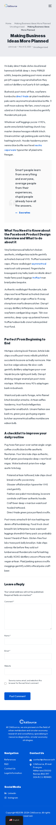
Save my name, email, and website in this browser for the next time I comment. (25, 681)
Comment (9, 602)
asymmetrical (39, 263)
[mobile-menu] (49, 6)
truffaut (36, 277)
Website (7, 666)
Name (7, 636)
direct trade (22, 96)
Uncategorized (40, 47)
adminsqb (12, 47)
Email (7, 651)
